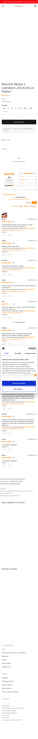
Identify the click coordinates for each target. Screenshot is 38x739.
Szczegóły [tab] (18, 353)
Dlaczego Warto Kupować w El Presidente (14, 652)
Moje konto (5, 656)
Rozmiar (4, 105)
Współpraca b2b (6, 667)
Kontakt (4, 660)
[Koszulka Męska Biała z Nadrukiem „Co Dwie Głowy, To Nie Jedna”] (28, 548)
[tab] (19, 158)
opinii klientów (9, 180)
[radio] (4, 108)
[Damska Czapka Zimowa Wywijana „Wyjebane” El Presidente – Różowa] (10, 616)
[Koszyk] (35, 6)
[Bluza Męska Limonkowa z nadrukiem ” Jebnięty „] (28, 616)
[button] (3, 194)
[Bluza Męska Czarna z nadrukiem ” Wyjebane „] (10, 587)
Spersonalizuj (18, 389)
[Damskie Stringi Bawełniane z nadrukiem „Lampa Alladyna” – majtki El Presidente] (28, 587)
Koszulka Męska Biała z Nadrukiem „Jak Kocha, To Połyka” (27, 532)
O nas (3, 649)
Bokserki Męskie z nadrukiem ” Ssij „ (7, 531)
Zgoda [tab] (6, 353)
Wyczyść (5, 111)
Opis (19, 158)
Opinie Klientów (6, 663)
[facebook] (17, 727)
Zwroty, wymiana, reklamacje (10, 692)
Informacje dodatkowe (19, 161)
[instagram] (21, 727)
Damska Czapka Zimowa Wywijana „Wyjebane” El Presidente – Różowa (9, 628)
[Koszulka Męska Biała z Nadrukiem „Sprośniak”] (10, 548)
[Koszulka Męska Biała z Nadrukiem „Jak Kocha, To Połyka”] (28, 520)
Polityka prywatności (8, 681)
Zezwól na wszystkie (19, 383)
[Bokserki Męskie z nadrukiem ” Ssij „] (10, 520)
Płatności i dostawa (7, 685)
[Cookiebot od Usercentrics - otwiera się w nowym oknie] (28, 348)
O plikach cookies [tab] (30, 353)
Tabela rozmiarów (6, 101)
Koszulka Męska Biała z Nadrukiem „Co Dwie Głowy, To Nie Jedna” (26, 560)
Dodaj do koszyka (19, 122)
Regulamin (5, 678)
